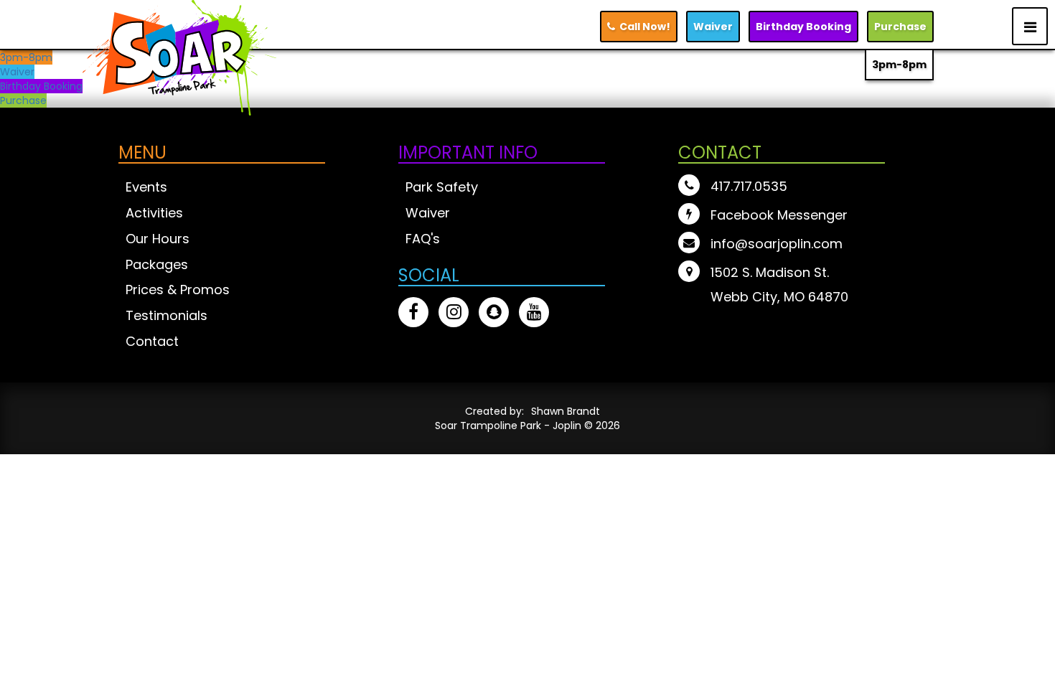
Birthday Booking (41, 86)
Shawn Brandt (565, 411)
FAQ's (422, 239)
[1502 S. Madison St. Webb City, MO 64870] (690, 273)
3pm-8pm (899, 64)
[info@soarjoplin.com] (690, 244)
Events (146, 187)
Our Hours (157, 239)
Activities (154, 213)
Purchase (900, 26)
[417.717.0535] (690, 186)
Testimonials (166, 315)
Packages (157, 264)
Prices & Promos (178, 290)
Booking (803, 26)
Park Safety (441, 187)
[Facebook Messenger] (690, 215)
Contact (152, 341)
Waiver (713, 26)
